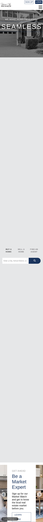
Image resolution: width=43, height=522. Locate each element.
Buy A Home (9, 250)
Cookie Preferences (10, 519)
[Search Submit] (35, 261)
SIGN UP (29, 2)
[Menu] (40, 7)
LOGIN (39, 2)
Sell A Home (21, 250)
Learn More (18, 517)
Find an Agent (34, 250)
